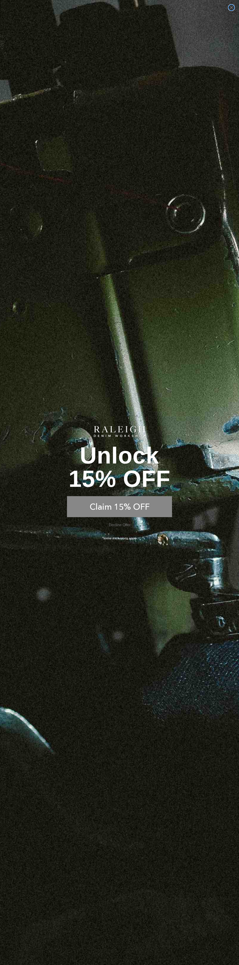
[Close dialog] (231, 7)
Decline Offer (119, 525)
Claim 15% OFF (120, 507)
